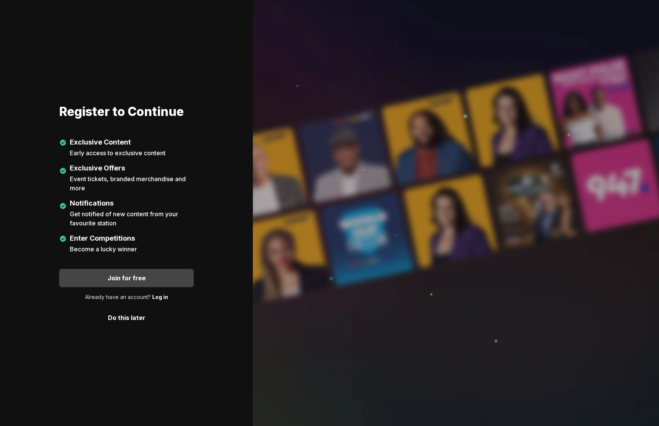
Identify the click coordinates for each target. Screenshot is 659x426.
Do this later (126, 318)
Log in (160, 297)
